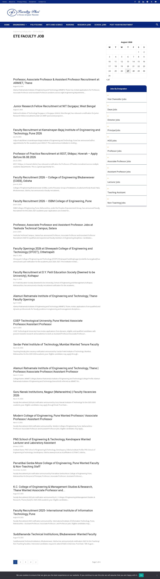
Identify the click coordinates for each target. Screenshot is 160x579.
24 (109, 71)
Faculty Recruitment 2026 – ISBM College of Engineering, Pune (52, 201)
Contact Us (42, 2)
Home (4, 2)
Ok (141, 575)
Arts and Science (54, 24)
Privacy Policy (22, 2)
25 (116, 71)
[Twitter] (151, 1)
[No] (157, 575)
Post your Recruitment (121, 24)
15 (139, 61)
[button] (157, 25)
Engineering (19, 24)
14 (133, 61)
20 (128, 66)
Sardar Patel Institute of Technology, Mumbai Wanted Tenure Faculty (56, 344)
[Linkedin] (143, 1)
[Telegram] (147, 1)
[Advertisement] (56, 59)
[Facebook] (135, 1)
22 (139, 66)
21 (133, 66)
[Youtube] (156, 1)
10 (109, 61)
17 (109, 66)
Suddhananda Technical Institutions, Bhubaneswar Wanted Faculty (54, 534)
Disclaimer (32, 2)
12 (122, 61)
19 (122, 66)
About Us (12, 2)
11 (116, 61)
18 (116, 66)
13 (128, 61)
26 (122, 71)
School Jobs (100, 24)
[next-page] (36, 562)
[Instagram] (139, 1)
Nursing (70, 24)
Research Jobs (84, 24)
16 (144, 61)
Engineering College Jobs (22, 31)
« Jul (108, 79)
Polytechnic (36, 24)
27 (128, 71)
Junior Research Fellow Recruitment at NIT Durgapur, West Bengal (54, 106)
